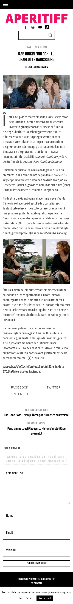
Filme (28, 46)
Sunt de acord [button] (45, 598)
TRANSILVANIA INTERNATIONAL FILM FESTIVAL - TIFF (36, 579)
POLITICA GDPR (36, 583)
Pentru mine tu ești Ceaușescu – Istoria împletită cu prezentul (36, 428)
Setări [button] (29, 598)
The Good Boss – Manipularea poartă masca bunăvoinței (36, 412)
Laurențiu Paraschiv (38, 67)
